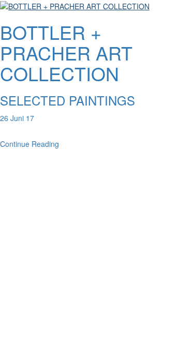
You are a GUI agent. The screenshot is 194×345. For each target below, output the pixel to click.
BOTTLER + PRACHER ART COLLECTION (66, 52)
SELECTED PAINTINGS (67, 100)
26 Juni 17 (17, 118)
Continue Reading (29, 144)
